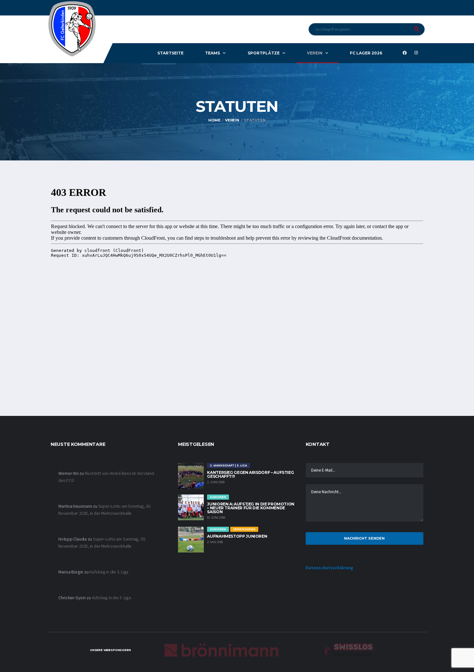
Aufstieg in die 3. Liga (108, 572)
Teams (212, 53)
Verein (314, 53)
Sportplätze (264, 53)
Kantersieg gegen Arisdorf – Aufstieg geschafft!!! (250, 474)
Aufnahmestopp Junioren (237, 536)
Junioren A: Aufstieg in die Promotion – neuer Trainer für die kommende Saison (250, 508)
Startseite (170, 53)
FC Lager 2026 (366, 53)
